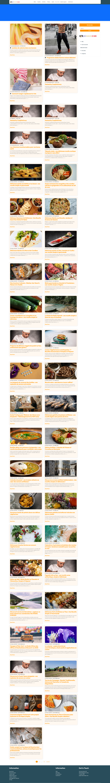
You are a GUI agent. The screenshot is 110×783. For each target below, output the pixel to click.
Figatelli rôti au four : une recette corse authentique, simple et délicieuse (57, 576)
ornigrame (84, 53)
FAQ (82, 41)
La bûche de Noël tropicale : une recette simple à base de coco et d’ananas (60, 316)
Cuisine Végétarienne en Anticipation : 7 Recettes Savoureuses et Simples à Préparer (59, 350)
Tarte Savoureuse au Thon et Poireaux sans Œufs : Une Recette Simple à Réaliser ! (59, 715)
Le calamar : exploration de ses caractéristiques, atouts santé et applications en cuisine (60, 647)
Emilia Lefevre (49, 149)
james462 (13, 118)
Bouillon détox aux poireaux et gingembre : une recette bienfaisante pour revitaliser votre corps (26, 448)
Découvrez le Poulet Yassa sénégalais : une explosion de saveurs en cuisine (24, 677)
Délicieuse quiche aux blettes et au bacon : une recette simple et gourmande (25, 184)
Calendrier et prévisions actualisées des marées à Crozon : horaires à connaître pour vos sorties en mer (60, 546)
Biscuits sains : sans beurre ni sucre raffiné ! (59, 382)
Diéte (35, 1)
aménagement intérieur (14, 778)
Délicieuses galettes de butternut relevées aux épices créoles (60, 513)
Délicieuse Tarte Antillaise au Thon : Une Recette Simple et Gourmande (61, 612)
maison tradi (11, 774)
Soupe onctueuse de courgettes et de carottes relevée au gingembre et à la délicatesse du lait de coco (60, 185)
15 (44, 761)
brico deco (84, 50)
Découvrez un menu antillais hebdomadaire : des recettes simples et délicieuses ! (61, 481)
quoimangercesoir (15, 45)
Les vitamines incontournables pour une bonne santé (25, 148)
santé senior (70, 1)
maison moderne (12, 776)
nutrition (43, 1)
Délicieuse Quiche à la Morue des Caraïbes (24, 250)
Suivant (48, 761)
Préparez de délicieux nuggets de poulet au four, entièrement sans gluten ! (25, 346)
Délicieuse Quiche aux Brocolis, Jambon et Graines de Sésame (58, 219)
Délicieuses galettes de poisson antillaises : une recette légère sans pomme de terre (60, 416)
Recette (39, 1)
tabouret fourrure (12, 775)
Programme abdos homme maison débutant (61, 58)
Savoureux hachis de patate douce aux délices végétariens (25, 513)
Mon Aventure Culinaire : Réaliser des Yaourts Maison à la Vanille (25, 284)
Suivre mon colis (85, 44)
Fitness (48, 1)
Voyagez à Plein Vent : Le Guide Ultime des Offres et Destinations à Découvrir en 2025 (24, 647)
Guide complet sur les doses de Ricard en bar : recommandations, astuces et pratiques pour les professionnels (25, 748)
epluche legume (63, 1)
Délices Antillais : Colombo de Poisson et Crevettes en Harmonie (58, 448)
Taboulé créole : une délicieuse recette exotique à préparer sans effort (60, 152)
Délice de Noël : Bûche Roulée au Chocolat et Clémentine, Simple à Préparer (24, 580)
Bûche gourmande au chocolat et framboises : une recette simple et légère (60, 284)
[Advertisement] (55, 13)
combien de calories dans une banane (24, 48)
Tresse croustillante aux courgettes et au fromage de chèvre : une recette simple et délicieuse (23, 317)
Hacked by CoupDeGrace (53, 84)
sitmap (10, 779)
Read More (12, 54)
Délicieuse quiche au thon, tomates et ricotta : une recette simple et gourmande (60, 251)
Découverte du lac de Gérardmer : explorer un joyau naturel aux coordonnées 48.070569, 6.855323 (25, 613)
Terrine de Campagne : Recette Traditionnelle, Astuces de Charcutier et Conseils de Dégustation (60, 682)
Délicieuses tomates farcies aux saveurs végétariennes (23, 546)
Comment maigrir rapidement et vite (24, 94)
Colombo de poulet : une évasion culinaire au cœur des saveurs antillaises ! (24, 481)
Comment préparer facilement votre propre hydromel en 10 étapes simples (24, 715)
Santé (53, 1)
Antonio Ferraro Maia (15, 91)
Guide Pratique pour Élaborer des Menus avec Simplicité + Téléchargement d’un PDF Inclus (25, 416)
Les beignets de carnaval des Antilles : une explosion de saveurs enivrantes (24, 383)
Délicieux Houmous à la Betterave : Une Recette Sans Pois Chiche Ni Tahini (25, 219)
